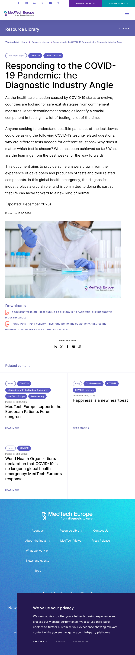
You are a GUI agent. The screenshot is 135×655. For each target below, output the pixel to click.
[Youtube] (50, 3)
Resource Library (40, 42)
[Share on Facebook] (68, 347)
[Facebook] (18, 3)
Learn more (81, 641)
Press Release (101, 540)
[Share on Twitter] (61, 347)
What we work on (37, 550)
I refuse (60, 641)
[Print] (80, 347)
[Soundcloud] (58, 3)
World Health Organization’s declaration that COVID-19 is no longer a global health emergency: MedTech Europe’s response (33, 468)
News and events (37, 560)
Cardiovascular (93, 383)
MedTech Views (70, 540)
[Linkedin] (34, 3)
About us (38, 530)
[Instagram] (26, 3)
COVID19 (35, 55)
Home (24, 42)
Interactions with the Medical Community (28, 390)
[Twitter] (42, 3)
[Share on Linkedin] (55, 347)
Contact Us (100, 530)
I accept (39, 641)
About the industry (37, 540)
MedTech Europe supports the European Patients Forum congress (33, 411)
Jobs (37, 570)
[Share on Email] (74, 347)
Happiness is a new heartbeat (100, 400)
